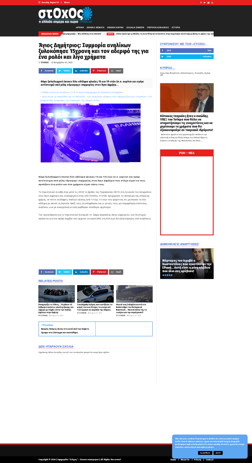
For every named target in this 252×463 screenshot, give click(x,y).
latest (76, 34)
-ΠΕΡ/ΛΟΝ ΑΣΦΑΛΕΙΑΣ (158, 27)
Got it (218, 453)
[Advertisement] (95, 244)
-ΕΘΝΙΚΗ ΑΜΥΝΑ (115, 27)
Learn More (205, 453)
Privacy (197, 460)
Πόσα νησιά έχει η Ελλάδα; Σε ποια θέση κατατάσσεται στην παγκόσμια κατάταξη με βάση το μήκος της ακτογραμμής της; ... (140, 34)
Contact (210, 460)
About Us (185, 460)
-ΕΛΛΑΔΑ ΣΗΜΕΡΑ (135, 27)
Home (173, 460)
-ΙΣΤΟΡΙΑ (175, 27)
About (67, 2)
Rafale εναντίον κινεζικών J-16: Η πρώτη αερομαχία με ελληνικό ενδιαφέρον (82, 92)
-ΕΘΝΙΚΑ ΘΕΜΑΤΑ (95, 27)
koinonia (207, 34)
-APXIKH (79, 27)
